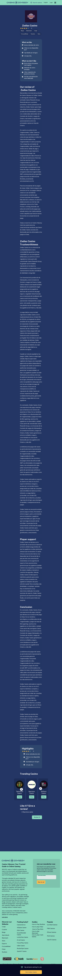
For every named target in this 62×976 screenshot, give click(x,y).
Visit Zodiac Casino (31, 972)
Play (19, 797)
